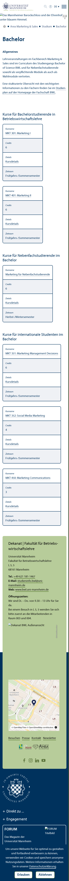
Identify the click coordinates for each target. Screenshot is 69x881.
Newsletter (49, 738)
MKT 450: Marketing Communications (27, 478)
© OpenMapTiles (19, 727)
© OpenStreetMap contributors (40, 727)
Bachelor (61, 26)
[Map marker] (34, 703)
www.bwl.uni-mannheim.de (32, 589)
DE (55, 6)
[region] (34, 183)
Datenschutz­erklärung (42, 866)
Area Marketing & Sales (24, 26)
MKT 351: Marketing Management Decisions (31, 353)
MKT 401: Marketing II (18, 195)
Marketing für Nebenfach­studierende (27, 274)
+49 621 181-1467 (24, 576)
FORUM (10, 829)
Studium (47, 26)
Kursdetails (12, 161)
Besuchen (14, 738)
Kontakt (36, 738)
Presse (26, 738)
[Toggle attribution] (56, 727)
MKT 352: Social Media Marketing (25, 415)
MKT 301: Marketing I (17, 133)
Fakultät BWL (4, 27)
